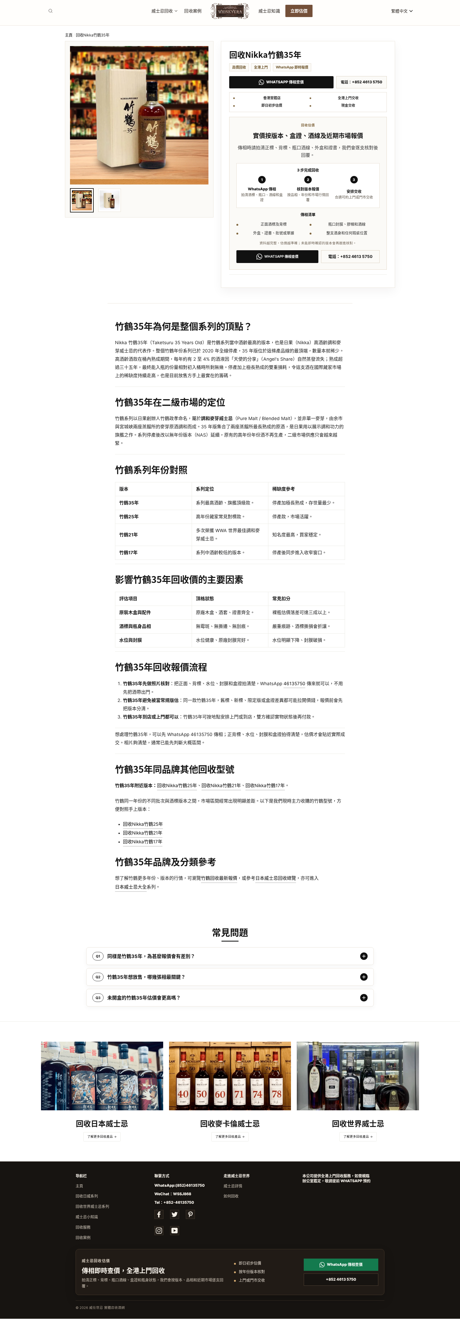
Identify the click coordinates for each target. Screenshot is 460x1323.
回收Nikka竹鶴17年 (265, 785)
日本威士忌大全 (131, 887)
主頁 (68, 35)
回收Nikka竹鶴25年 (177, 785)
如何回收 (231, 1196)
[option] (139, 115)
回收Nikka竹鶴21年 (221, 785)
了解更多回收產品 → (102, 1137)
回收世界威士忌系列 (92, 1206)
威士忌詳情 (233, 1186)
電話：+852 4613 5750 (361, 82)
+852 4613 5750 (341, 1279)
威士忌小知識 (87, 1216)
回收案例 (193, 10)
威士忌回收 (162, 10)
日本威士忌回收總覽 (275, 878)
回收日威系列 (87, 1196)
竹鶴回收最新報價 (219, 878)
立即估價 (299, 10)
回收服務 (83, 1227)
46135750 (294, 683)
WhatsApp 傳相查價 (285, 82)
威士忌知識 (269, 10)
